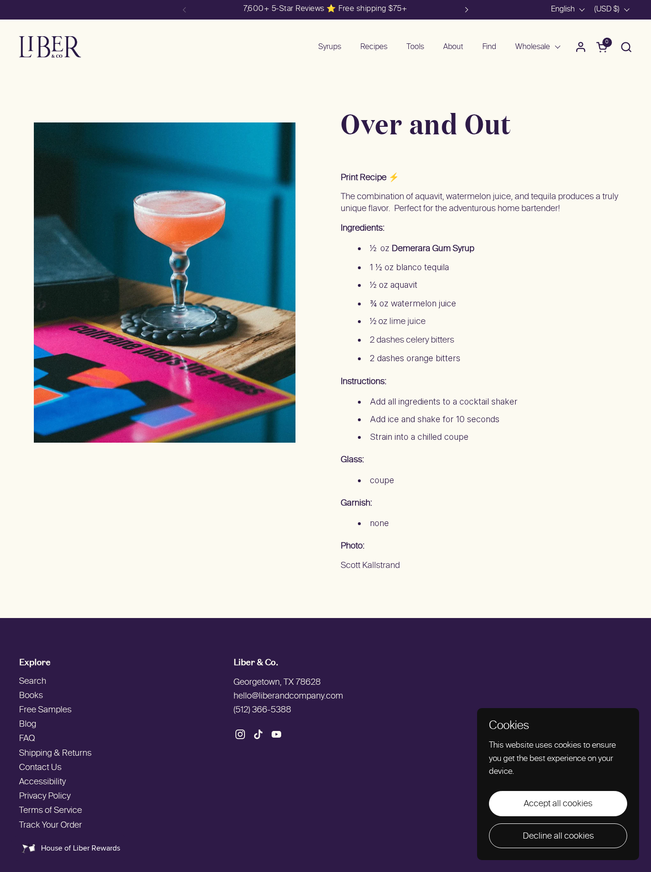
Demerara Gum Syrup (433, 249)
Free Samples (45, 710)
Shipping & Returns (55, 753)
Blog (27, 724)
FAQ (27, 738)
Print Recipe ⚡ (370, 178)
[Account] (581, 47)
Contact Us (40, 767)
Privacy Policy (45, 796)
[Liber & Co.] (50, 47)
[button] (626, 47)
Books (31, 696)
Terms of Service (50, 810)
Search (32, 681)
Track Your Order (50, 825)
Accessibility (42, 782)
